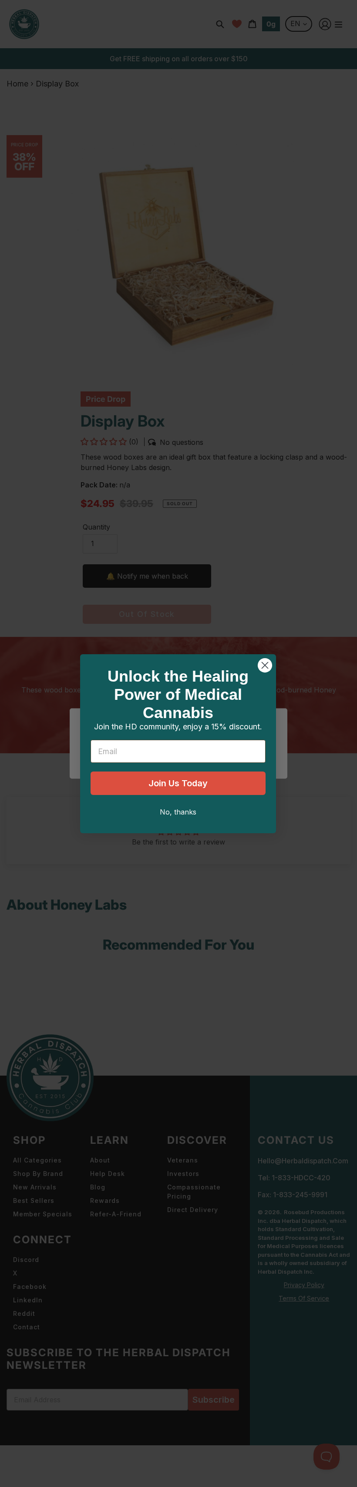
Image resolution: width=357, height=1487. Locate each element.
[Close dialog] (265, 665)
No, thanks (178, 812)
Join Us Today (178, 783)
